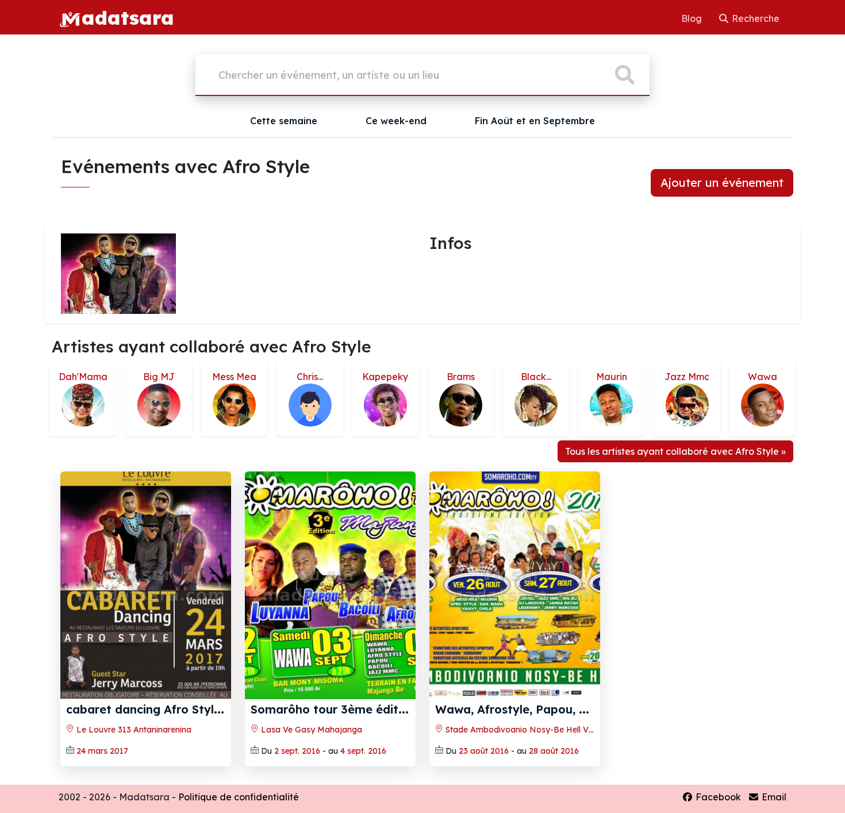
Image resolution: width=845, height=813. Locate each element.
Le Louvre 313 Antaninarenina (132, 729)
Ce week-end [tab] (396, 120)
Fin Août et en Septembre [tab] (535, 120)
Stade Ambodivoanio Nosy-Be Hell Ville (520, 729)
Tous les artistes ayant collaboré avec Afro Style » (675, 451)
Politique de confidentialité (238, 797)
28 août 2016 (554, 751)
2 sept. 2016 (297, 751)
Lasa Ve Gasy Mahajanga (310, 729)
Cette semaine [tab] (283, 120)
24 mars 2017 (102, 751)
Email (772, 797)
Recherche (754, 18)
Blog (692, 18)
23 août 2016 (484, 751)
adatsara (127, 17)
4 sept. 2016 (363, 751)
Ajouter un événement (721, 182)
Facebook (717, 797)
